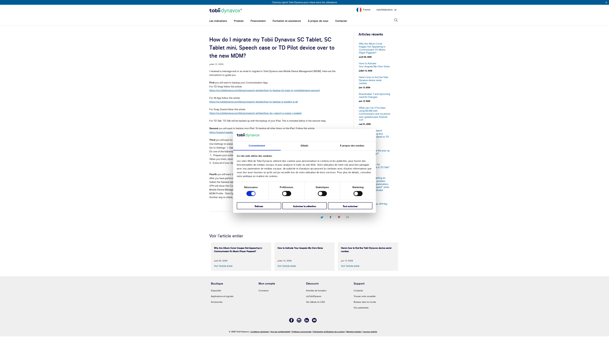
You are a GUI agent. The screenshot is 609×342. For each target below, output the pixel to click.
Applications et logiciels (222, 296)
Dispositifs (216, 290)
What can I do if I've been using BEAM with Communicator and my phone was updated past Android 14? (374, 113)
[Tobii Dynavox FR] (225, 11)
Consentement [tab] (257, 145)
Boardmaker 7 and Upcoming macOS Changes (374, 95)
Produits (239, 20)
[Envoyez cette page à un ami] (347, 217)
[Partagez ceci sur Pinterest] (339, 217)
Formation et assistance (287, 20)
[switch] (286, 193)
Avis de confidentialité (280, 331)
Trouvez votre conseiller (365, 296)
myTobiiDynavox (313, 296)
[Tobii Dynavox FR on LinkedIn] (306, 321)
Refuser (259, 206)
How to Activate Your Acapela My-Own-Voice (374, 65)
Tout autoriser (350, 206)
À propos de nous (318, 20)
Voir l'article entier (223, 265)
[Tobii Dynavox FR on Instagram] (299, 321)
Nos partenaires (361, 307)
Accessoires (217, 302)
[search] (396, 20)
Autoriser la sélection (304, 206)
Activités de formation (316, 290)
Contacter (341, 20)
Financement (258, 20)
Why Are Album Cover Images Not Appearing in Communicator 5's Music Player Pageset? (372, 48)
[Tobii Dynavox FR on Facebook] (291, 321)
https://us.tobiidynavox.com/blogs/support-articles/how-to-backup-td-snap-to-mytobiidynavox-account (264, 90)
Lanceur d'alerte (370, 331)
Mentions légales (354, 331)
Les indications (218, 20)
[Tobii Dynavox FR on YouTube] (314, 321)
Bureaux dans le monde (365, 302)
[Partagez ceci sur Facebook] (330, 217)
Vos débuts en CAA (315, 302)
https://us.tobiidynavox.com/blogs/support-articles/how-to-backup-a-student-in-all (253, 101)
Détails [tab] (304, 145)
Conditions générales (259, 331)
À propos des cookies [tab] (352, 145)
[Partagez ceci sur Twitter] (321, 217)
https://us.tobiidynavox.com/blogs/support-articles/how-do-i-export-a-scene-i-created (255, 113)
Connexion (264, 290)
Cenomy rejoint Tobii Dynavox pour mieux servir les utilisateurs (304, 2)
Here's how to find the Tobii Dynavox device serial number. (373, 80)
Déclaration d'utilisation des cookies (329, 331)
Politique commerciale (301, 331)
